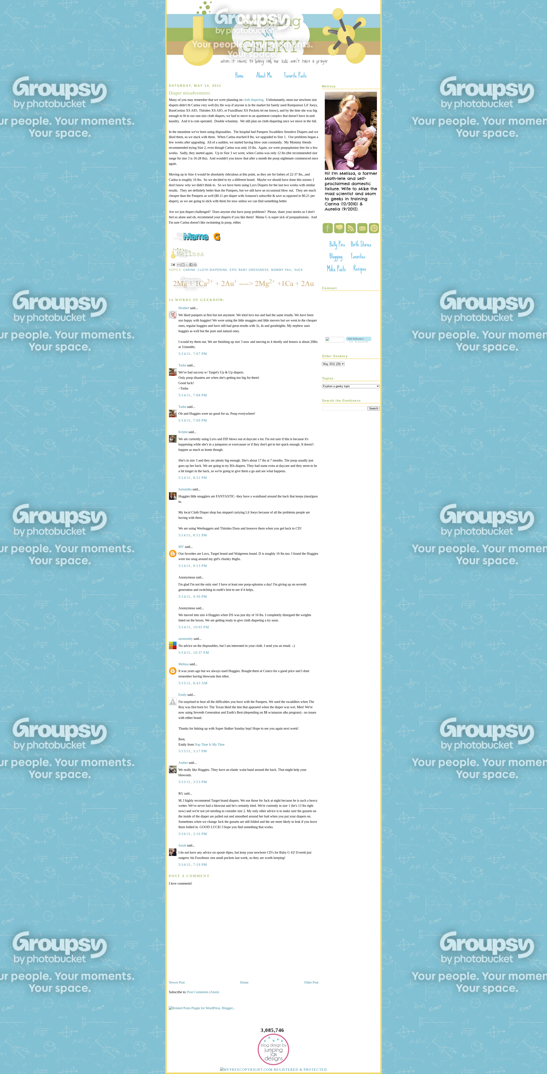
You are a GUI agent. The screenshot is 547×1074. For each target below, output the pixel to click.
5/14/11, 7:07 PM (192, 354)
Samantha (185, 489)
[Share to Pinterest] (195, 265)
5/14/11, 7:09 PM (192, 420)
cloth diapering (253, 100)
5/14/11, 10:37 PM (193, 652)
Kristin (183, 432)
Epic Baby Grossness (249, 269)
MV (181, 547)
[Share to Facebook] (191, 265)
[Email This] (179, 265)
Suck (298, 269)
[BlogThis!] (183, 265)
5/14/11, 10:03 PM (193, 627)
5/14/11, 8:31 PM (192, 477)
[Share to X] (187, 265)
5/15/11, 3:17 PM (192, 751)
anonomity (185, 638)
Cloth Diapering (212, 269)
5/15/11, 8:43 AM (193, 683)
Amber (183, 762)
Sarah (182, 845)
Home (244, 982)
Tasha (182, 365)
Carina (189, 269)
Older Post (311, 982)
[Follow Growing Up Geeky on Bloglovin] (358, 341)
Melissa (183, 664)
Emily (182, 694)
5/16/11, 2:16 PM (192, 834)
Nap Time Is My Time (210, 744)
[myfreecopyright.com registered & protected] (273, 1069)
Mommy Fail (281, 269)
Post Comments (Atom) (203, 992)
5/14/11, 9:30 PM (192, 596)
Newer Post (177, 982)
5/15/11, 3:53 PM (192, 782)
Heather (183, 308)
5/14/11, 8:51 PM (192, 535)
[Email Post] (173, 264)
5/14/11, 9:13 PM (192, 566)
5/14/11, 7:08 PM (192, 395)
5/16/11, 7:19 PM (192, 864)
